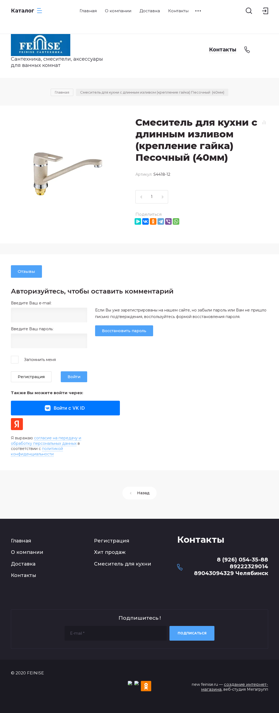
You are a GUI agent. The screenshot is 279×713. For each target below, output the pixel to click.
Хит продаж (110, 552)
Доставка (23, 564)
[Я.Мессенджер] (138, 221)
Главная (21, 541)
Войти (74, 376)
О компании (27, 552)
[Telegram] (160, 221)
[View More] (198, 11)
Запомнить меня (40, 359)
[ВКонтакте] (145, 221)
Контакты (23, 575)
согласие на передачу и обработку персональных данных (46, 441)
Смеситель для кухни (122, 564)
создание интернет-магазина (234, 687)
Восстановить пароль (124, 330)
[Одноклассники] (153, 221)
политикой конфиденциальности (37, 451)
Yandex (17, 424)
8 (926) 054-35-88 (242, 559)
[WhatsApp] (176, 221)
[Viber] (168, 221)
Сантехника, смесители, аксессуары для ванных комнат (57, 62)
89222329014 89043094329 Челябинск (231, 569)
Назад (143, 492)
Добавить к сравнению (264, 122)
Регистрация (31, 376)
